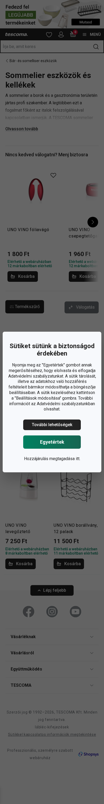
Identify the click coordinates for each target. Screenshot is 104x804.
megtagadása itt (64, 458)
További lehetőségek (52, 424)
